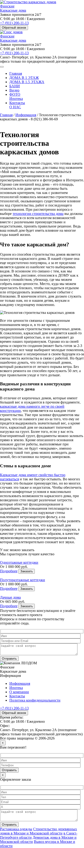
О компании (19, 692)
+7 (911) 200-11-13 (14, 23)
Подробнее (9, 571)
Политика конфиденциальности (34, 700)
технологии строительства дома (38, 214)
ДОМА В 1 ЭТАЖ (24, 78)
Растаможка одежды (16, 829)
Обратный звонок (14, 27)
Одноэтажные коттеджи (19, 562)
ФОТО (14, 94)
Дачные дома (10, 597)
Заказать (26, 571)
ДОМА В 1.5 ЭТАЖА (26, 82)
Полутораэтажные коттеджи (22, 580)
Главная (15, 73)
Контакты (17, 103)
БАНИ (14, 86)
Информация (25, 115)
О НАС (15, 107)
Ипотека (16, 99)
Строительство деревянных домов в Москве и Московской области (38, 831)
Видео (14, 90)
